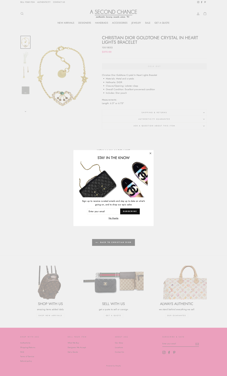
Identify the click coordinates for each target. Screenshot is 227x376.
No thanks (113, 218)
